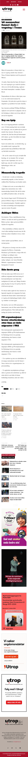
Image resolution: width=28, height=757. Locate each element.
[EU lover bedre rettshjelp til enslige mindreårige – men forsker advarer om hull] (5, 492)
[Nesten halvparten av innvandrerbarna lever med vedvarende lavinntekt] (5, 470)
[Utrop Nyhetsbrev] (14, 711)
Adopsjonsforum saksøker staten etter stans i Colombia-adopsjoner (18, 463)
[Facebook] (7, 748)
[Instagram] (12, 748)
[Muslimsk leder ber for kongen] (5, 477)
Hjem (2, 17)
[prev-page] (14, 505)
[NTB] (4, 63)
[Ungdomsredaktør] (14, 670)
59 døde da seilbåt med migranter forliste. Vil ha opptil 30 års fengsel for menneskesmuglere (6, 432)
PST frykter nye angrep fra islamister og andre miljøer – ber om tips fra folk (21, 448)
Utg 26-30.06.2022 (8, 19)
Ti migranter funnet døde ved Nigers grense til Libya (18, 415)
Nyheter (7, 17)
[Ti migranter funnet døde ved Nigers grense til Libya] (18, 409)
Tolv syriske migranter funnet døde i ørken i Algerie (6, 415)
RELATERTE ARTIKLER (8, 455)
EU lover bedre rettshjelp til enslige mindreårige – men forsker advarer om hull (16, 492)
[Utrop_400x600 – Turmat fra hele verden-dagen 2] (14, 545)
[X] (16, 748)
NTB (3, 30)
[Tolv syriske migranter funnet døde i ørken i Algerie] (6, 409)
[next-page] (16, 505)
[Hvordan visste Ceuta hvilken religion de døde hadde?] (5, 499)
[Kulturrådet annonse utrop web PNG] (14, 630)
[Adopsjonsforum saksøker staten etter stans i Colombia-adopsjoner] (5, 463)
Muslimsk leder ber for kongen (17, 476)
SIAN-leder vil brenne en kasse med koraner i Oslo (7, 447)
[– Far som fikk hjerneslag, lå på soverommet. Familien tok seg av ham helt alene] (5, 484)
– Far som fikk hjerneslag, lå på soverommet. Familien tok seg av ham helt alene (18, 485)
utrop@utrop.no (17, 741)
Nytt (11, 17)
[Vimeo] (20, 748)
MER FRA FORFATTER (8, 457)
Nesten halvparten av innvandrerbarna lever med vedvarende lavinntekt (16, 470)
